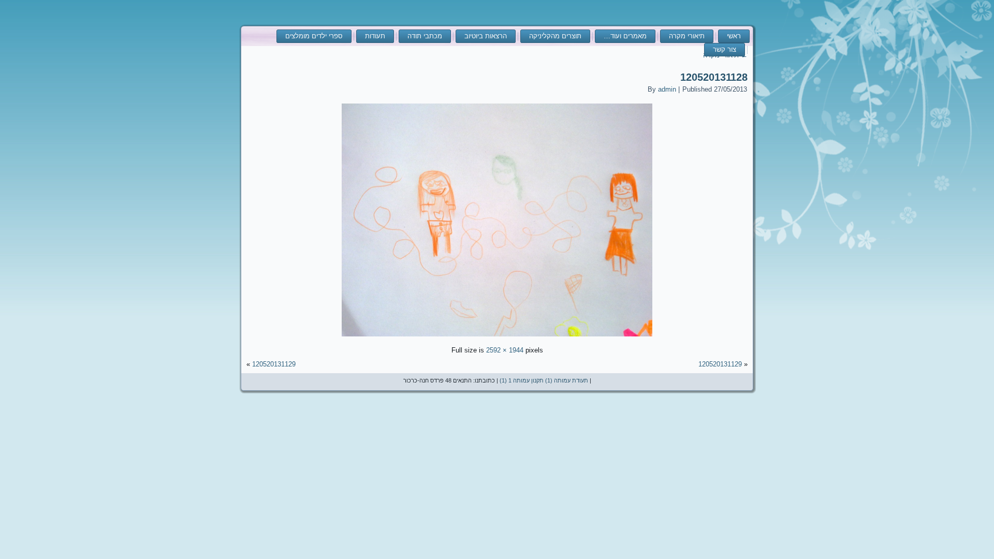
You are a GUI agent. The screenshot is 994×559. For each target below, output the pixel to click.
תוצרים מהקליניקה (555, 36)
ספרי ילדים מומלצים (314, 36)
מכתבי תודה (424, 36)
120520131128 (714, 77)
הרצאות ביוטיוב (485, 36)
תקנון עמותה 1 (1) (522, 380)
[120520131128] (497, 338)
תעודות (375, 36)
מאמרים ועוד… (625, 36)
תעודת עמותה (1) (566, 380)
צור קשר (724, 49)
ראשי (734, 36)
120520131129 (720, 364)
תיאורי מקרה (687, 36)
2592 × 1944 (504, 350)
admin (667, 89)
